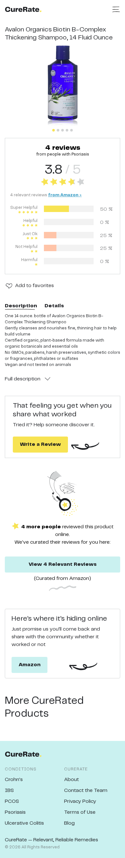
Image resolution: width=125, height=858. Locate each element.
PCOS (12, 801)
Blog (69, 823)
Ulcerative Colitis (24, 823)
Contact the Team (85, 790)
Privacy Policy (80, 801)
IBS (9, 790)
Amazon (29, 664)
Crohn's (14, 779)
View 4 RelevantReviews (62, 564)
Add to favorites (34, 285)
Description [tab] (21, 305)
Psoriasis (15, 812)
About (71, 779)
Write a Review (40, 444)
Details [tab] (54, 305)
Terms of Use (80, 812)
